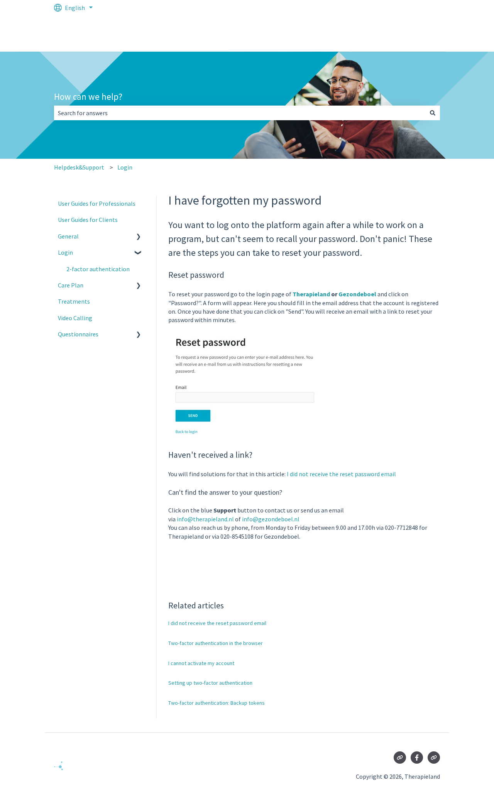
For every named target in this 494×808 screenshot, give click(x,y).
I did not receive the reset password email (341, 474)
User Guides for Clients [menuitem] (88, 219)
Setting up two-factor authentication (210, 682)
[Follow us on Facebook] (417, 757)
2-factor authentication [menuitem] (98, 269)
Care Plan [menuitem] (70, 285)
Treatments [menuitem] (74, 301)
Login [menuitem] (65, 252)
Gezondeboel (357, 294)
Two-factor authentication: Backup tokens (216, 702)
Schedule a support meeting (395, 33)
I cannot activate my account (201, 663)
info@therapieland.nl (205, 519)
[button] (138, 237)
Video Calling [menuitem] (75, 318)
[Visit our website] (400, 757)
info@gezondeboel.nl (270, 519)
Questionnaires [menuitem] (78, 334)
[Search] (432, 113)
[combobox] (239, 113)
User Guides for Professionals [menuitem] (96, 203)
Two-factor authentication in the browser (215, 643)
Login (124, 167)
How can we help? (88, 96)
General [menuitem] (68, 236)
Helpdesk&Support (79, 167)
